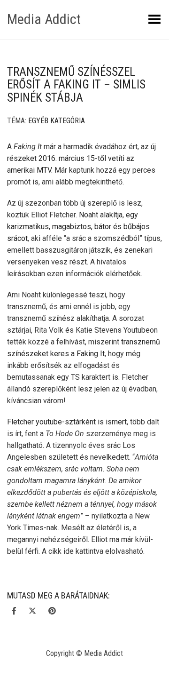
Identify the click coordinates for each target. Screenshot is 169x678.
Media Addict (44, 19)
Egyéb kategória (56, 120)
